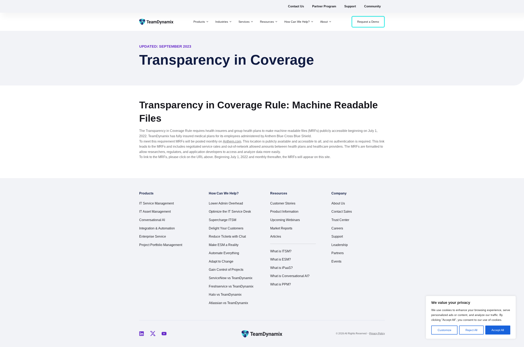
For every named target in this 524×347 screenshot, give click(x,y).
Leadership (339, 245)
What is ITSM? (280, 251)
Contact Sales (341, 211)
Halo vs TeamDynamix (225, 294)
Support (337, 236)
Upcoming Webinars (285, 220)
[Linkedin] (141, 334)
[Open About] (330, 22)
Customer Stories (282, 203)
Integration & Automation (157, 228)
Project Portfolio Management (160, 245)
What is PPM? (280, 284)
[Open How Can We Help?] (312, 22)
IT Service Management (156, 203)
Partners (337, 253)
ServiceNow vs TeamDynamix (230, 278)
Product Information (284, 211)
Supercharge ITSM (222, 220)
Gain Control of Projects (226, 269)
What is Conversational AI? (289, 276)
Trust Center (340, 220)
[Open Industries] (230, 22)
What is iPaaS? (281, 268)
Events (336, 261)
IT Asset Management (155, 211)
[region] (471, 317)
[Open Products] (207, 22)
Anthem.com (232, 141)
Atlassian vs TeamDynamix (228, 303)
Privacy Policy (377, 333)
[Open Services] (252, 22)
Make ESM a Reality (223, 245)
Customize (444, 330)
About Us (338, 203)
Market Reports (281, 228)
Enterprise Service (152, 236)
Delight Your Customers (226, 228)
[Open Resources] (276, 22)
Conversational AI (152, 220)
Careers (337, 228)
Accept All (497, 330)
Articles (275, 236)
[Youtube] (164, 334)
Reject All (471, 330)
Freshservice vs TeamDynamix (231, 286)
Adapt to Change (221, 261)
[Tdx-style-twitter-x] (153, 334)
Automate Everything (224, 253)
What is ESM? (280, 259)
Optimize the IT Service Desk (230, 211)
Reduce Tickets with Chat (227, 236)
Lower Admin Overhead (226, 203)
